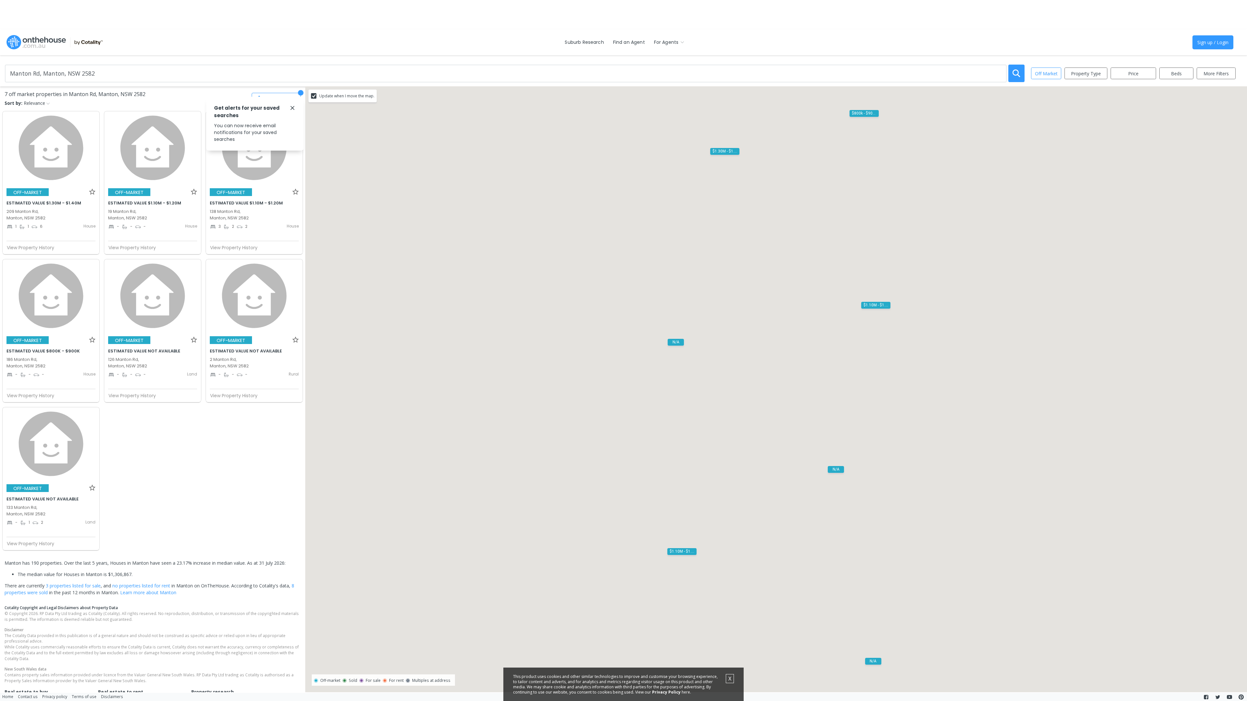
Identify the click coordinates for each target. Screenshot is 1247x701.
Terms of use (84, 696)
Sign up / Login (1212, 42)
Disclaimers (112, 696)
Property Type (1086, 73)
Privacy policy (54, 696)
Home (7, 696)
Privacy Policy (666, 692)
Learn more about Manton (148, 592)
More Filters (1216, 73)
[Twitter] (1217, 697)
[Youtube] (1229, 697)
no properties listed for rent (141, 586)
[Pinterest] (1241, 697)
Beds (1176, 73)
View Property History (30, 247)
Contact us (28, 696)
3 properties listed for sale (73, 586)
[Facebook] (1206, 697)
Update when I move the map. (346, 95)
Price (1133, 73)
